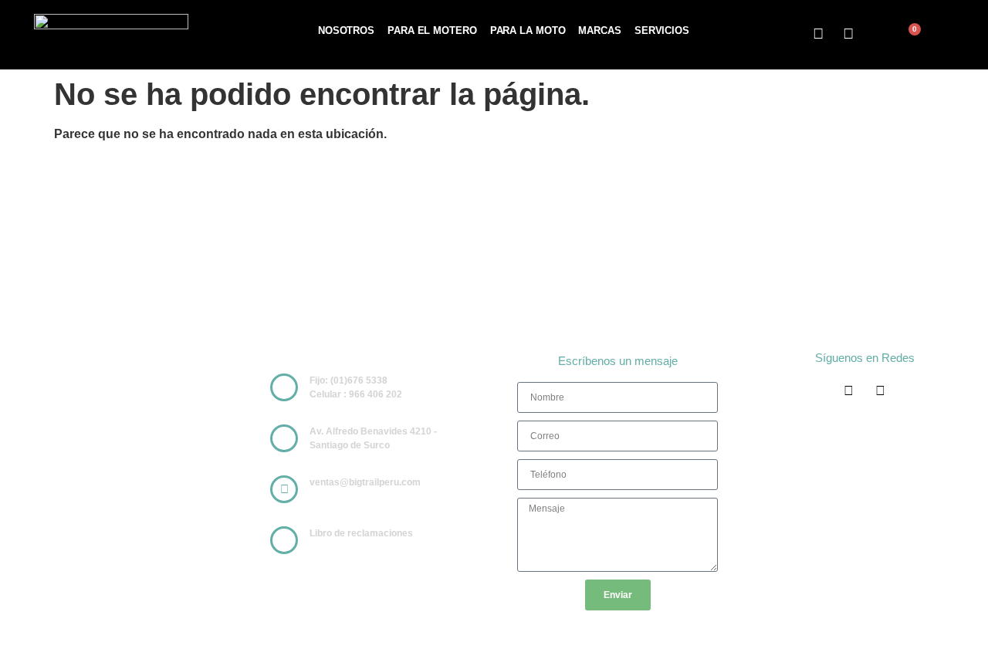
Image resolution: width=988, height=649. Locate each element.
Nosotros (346, 30)
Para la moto (528, 30)
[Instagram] (849, 34)
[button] (881, 35)
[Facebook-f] (849, 391)
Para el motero (432, 30)
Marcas (599, 30)
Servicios (661, 30)
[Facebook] (818, 34)
